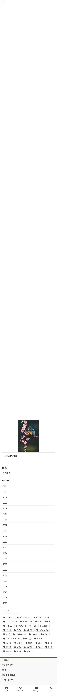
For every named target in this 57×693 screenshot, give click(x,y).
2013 (5, 530)
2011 (5, 519)
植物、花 (43, 630)
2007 (5, 497)
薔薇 (19, 643)
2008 (5, 502)
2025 (5, 597)
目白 (28, 638)
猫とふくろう (12, 638)
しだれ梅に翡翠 (11, 456)
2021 (5, 575)
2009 (5, 508)
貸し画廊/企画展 (9, 674)
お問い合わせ (7, 679)
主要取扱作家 (7, 665)
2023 (5, 586)
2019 (5, 564)
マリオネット (42, 617)
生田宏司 (6, 473)
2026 (5, 603)
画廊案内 (5, 660)
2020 (5, 569)
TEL (51, 691)
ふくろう (24, 617)
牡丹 (34, 634)
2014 (5, 536)
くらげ (9, 617)
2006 (5, 491)
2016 (5, 547)
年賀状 (22, 626)
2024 (5, 592)
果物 (45, 626)
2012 (5, 525)
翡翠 (40, 638)
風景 (29, 647)
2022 (5, 581)
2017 (5, 553)
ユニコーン (11, 621)
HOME (6, 691)
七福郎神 (27, 621)
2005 (5, 486)
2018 (5, 558)
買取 (4, 669)
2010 (5, 514)
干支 (9, 626)
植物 (29, 630)
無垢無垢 (21, 634)
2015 (5, 541)
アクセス (20, 691)
